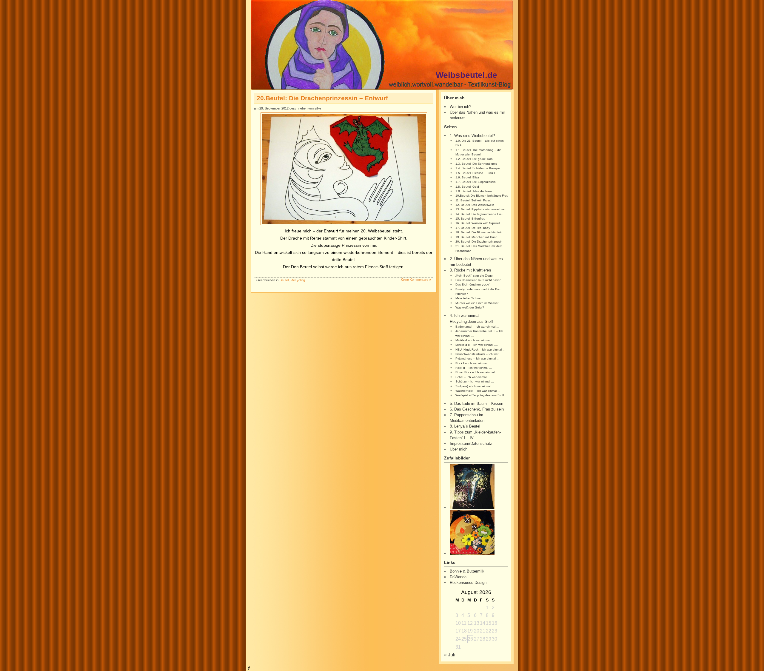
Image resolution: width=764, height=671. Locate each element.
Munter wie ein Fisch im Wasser (476, 303)
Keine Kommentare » (416, 279)
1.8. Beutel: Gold (467, 186)
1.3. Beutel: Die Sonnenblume (476, 163)
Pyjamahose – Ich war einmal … (477, 358)
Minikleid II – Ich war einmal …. (476, 344)
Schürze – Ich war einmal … (474, 381)
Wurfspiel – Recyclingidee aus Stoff (479, 395)
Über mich (458, 449)
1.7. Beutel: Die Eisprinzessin (475, 181)
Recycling (298, 280)
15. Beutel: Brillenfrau (470, 218)
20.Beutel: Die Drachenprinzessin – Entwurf (322, 98)
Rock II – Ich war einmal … (473, 367)
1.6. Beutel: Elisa (467, 177)
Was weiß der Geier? (469, 307)
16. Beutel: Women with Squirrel (477, 223)
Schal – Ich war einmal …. (473, 377)
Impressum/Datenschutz (471, 443)
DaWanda (458, 577)
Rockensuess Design (468, 582)
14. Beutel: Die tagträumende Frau (479, 214)
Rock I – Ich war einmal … (473, 363)
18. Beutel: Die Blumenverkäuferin (479, 232)
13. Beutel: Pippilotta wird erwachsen (480, 209)
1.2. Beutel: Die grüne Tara (474, 159)
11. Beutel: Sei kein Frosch (473, 200)
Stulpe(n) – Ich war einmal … (475, 386)
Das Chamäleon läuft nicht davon (478, 280)
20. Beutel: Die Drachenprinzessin (478, 241)
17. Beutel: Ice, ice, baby (472, 227)
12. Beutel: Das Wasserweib (474, 204)
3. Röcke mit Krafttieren (470, 270)
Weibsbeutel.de (466, 75)
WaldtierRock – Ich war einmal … (477, 390)
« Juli (449, 654)
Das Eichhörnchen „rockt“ (472, 284)
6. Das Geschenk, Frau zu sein (477, 409)
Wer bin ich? (460, 106)
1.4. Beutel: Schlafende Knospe (477, 168)
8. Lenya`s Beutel (465, 426)
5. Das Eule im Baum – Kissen (476, 403)
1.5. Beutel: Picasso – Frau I (475, 173)
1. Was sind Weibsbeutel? (472, 135)
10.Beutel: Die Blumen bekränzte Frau (481, 195)
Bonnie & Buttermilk (467, 571)
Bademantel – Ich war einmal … (477, 326)
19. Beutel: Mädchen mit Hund (476, 237)
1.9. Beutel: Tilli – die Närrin (474, 191)
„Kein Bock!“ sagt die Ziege (474, 275)
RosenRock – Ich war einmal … (476, 372)
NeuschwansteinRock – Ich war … (478, 354)
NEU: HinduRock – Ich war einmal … (480, 349)
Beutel (284, 280)
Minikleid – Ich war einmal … (474, 340)
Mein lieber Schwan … (470, 298)
